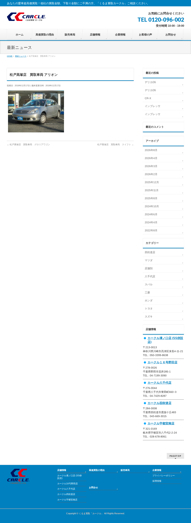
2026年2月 (151, 174)
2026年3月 (151, 166)
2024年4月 (151, 222)
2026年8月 (151, 150)
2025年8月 (151, 198)
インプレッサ (152, 106)
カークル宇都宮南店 (161, 423)
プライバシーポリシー (163, 475)
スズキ (149, 316)
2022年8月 (151, 230)
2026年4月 (151, 158)
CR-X (148, 98)
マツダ (149, 260)
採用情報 (156, 481)
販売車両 (125, 470)
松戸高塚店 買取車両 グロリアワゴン (28, 144)
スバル (149, 284)
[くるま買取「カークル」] (26, 16)
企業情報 (156, 470)
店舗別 (149, 268)
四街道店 (150, 252)
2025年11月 (152, 190)
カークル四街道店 (159, 403)
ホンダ (149, 300)
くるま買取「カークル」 (91, 513)
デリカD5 (150, 82)
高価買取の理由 (97, 470)
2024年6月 (151, 214)
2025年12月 (152, 182)
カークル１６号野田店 (162, 362)
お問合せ (93, 487)
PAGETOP (175, 456)
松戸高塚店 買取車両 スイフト (115, 144)
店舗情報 (61, 470)
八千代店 (150, 276)
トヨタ (149, 308)
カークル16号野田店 (67, 483)
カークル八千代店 (159, 382)
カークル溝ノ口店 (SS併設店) (69, 476)
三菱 (147, 292)
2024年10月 (152, 206)
